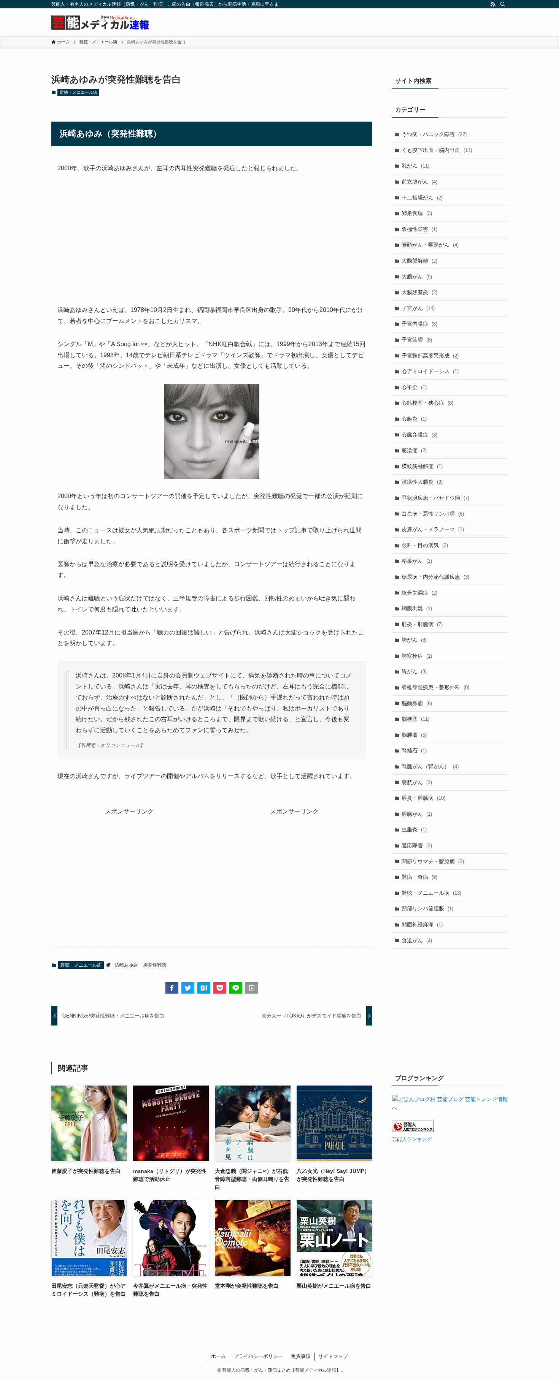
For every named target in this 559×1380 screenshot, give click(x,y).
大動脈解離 (419, 261)
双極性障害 (419, 229)
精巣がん (417, 561)
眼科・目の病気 (425, 545)
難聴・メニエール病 (78, 92)
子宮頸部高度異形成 (430, 356)
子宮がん (418, 308)
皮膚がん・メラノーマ (433, 529)
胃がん (414, 671)
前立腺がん (419, 182)
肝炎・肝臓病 (422, 624)
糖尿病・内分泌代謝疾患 (435, 577)
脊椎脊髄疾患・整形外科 (435, 687)
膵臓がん (417, 814)
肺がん (414, 640)
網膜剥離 (417, 608)
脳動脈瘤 (417, 703)
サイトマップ (333, 1356)
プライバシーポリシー (258, 1356)
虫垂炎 (414, 829)
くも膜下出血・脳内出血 (437, 150)
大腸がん (417, 277)
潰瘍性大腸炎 (422, 482)
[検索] (503, 4)
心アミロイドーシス (430, 371)
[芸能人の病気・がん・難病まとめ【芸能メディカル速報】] (100, 22)
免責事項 (301, 1356)
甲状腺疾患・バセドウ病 (435, 498)
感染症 (414, 450)
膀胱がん (417, 782)
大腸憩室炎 (419, 292)
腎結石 (414, 750)
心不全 (414, 387)
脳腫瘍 (414, 735)
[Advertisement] (211, 239)
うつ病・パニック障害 (434, 134)
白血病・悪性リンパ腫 (433, 514)
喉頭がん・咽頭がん (430, 245)
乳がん (415, 166)
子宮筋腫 (417, 340)
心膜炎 (414, 419)
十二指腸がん (422, 198)
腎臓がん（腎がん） (430, 766)
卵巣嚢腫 (417, 213)
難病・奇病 (419, 877)
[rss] (493, 4)
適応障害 (417, 845)
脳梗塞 (415, 719)
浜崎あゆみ (126, 965)
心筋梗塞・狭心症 (427, 403)
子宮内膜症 (419, 324)
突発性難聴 (154, 965)
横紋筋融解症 (422, 466)
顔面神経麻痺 (422, 924)
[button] (171, 988)
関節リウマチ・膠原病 (433, 861)
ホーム (218, 1356)
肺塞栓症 (417, 656)
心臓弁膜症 (419, 435)
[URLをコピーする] (251, 988)
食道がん (417, 940)
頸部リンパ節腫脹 (427, 908)
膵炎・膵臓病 (423, 798)
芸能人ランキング (412, 1139)
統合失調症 (419, 593)
